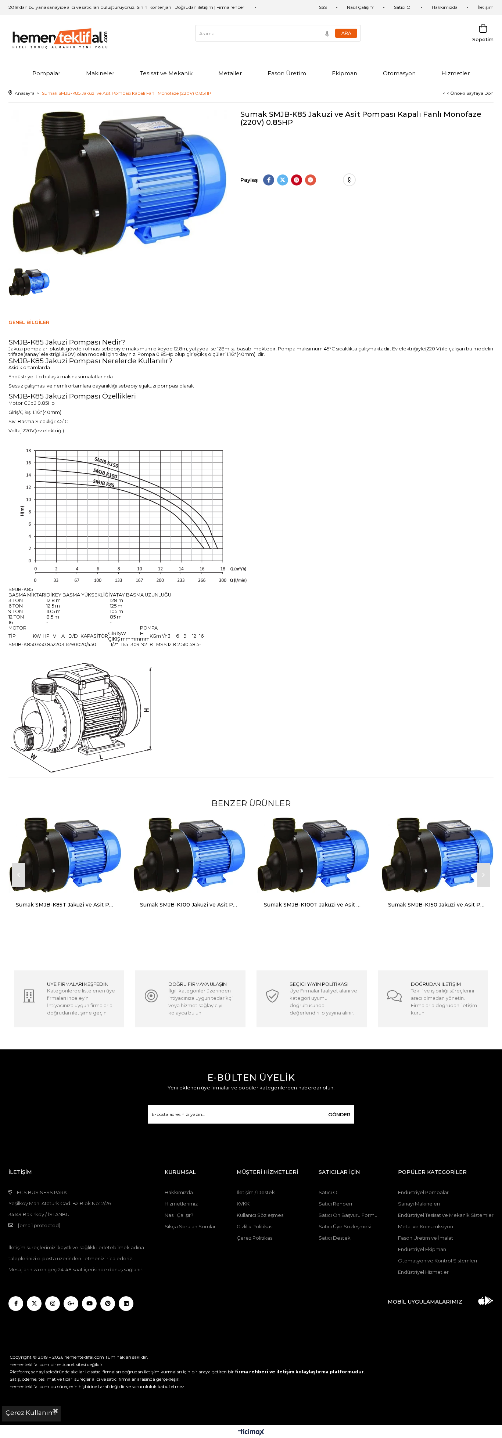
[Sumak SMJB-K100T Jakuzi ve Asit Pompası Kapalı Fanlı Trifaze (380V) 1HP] (313, 855)
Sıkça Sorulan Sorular (190, 1226)
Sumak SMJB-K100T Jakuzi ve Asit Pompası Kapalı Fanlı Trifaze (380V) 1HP (313, 904)
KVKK (243, 1204)
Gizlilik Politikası (255, 1226)
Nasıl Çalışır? (360, 7)
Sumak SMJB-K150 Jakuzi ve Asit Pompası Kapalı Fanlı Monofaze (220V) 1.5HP (437, 904)
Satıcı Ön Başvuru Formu (348, 1215)
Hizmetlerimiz (181, 1204)
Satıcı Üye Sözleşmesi (345, 1226)
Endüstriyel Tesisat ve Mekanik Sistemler (446, 1215)
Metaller (230, 73)
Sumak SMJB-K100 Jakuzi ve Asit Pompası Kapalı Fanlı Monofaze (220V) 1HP (189, 904)
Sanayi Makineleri (419, 1204)
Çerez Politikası (255, 1238)
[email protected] (39, 1225)
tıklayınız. (125, 354)
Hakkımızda (445, 7)
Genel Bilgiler (28, 322)
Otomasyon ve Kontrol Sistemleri (437, 1261)
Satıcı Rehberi (335, 1204)
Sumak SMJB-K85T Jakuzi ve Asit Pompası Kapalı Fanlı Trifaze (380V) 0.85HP (65, 904)
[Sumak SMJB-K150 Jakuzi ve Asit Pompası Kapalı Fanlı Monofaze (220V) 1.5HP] (437, 855)
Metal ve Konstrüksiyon (425, 1226)
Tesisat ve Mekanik (166, 73)
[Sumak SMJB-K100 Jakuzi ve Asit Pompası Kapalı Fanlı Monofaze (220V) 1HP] (189, 855)
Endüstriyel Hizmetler (423, 1272)
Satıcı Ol (403, 7)
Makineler (100, 73)
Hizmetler (455, 73)
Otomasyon (399, 73)
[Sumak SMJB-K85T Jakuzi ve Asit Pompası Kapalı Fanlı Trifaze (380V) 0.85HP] (65, 855)
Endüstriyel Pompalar (423, 1192)
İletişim (486, 7)
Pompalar (46, 73)
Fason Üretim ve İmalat (425, 1238)
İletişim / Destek (256, 1192)
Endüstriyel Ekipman (422, 1249)
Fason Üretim (287, 73)
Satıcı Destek (335, 1238)
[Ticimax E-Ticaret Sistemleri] (251, 1433)
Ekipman (344, 73)
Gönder (339, 1114)
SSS (323, 7)
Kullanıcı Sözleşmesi (260, 1215)
